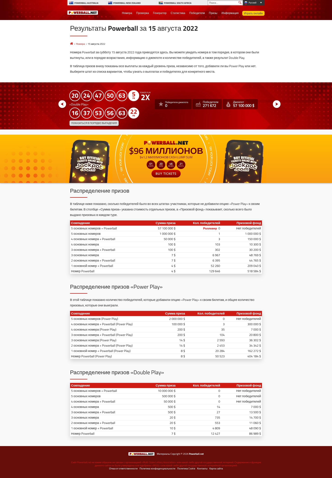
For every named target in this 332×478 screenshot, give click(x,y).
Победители (197, 13)
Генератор (160, 13)
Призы (213, 13)
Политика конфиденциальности (157, 468)
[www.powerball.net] (82, 12)
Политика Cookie (186, 468)
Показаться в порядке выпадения (94, 123)
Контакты (202, 468)
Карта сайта (216, 468)
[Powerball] (71, 44)
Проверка (142, 13)
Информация (230, 13)
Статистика (178, 13)
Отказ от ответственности (123, 468)
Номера (127, 13)
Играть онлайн (253, 13)
